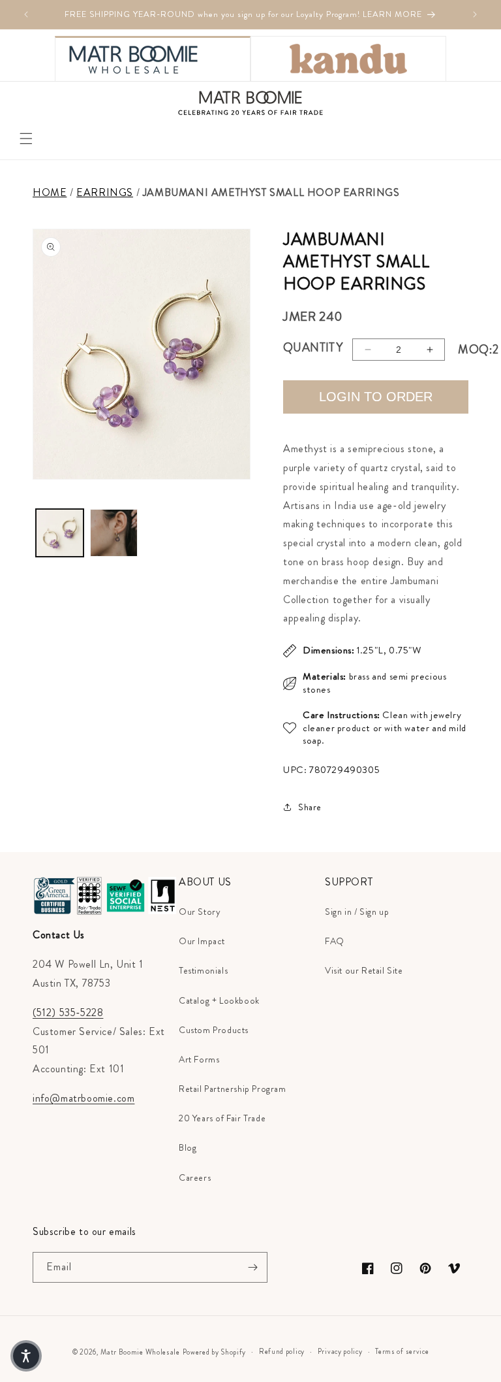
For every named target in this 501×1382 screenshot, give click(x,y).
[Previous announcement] (26, 14)
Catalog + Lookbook (219, 1000)
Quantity (312, 347)
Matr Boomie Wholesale (140, 1352)
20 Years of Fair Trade (222, 1118)
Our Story (199, 911)
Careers (195, 1177)
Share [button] (310, 807)
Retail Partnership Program (232, 1088)
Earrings (104, 192)
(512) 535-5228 (68, 1012)
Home (50, 192)
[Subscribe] (252, 1267)
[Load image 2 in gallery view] (114, 533)
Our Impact (202, 940)
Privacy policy (340, 1351)
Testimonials (203, 970)
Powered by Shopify (215, 1352)
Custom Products (214, 1029)
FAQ (334, 940)
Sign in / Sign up (357, 911)
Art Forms (199, 1059)
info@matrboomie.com (83, 1098)
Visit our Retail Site (364, 970)
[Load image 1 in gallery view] (60, 533)
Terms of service (402, 1351)
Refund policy (282, 1351)
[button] (26, 138)
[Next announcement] (475, 14)
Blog (187, 1147)
